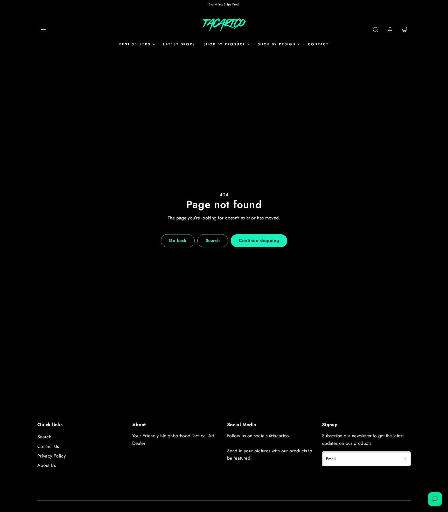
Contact (318, 44)
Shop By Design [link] (277, 44)
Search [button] (213, 240)
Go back (178, 240)
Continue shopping (259, 240)
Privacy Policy (51, 456)
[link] (390, 29)
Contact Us (48, 446)
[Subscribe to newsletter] (405, 458)
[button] (43, 29)
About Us (46, 465)
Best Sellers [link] (134, 44)
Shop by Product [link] (224, 44)
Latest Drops (179, 44)
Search (44, 436)
